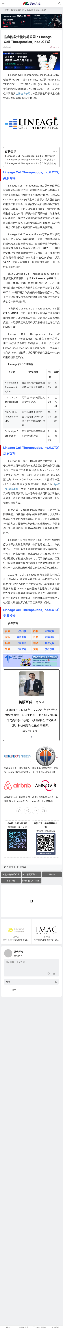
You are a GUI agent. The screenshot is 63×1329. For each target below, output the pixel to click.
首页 (6, 10)
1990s (52, 874)
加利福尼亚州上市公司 (31, 874)
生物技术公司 (23, 93)
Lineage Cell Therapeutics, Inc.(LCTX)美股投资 (31, 163)
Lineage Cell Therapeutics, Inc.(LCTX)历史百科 (31, 159)
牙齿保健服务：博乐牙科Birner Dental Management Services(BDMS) (17, 772)
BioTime (11, 880)
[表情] (48, 973)
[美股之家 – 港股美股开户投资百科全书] (31, 3)
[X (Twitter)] (31, 737)
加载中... (10, 909)
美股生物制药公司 (11, 874)
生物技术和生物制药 (36, 10)
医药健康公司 (17, 10)
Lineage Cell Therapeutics (31, 880)
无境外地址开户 (39, 1327)
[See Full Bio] (39, 730)
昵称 (8, 981)
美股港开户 (23, 1327)
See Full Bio (29, 730)
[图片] (54, 973)
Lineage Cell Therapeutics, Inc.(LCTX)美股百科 (31, 156)
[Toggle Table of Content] (53, 151)
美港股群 (55, 1327)
